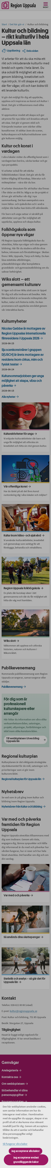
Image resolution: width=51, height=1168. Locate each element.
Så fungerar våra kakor (15, 1143)
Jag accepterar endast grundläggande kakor (26, 1159)
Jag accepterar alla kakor (25, 1151)
